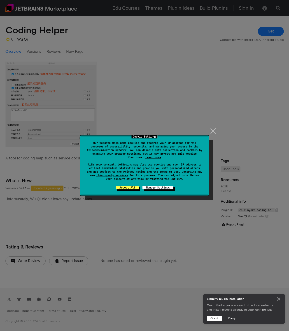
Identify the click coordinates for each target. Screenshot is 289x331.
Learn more (153, 157)
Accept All (127, 187)
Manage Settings (158, 187)
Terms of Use (169, 172)
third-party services (112, 175)
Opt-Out (176, 179)
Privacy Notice (134, 172)
